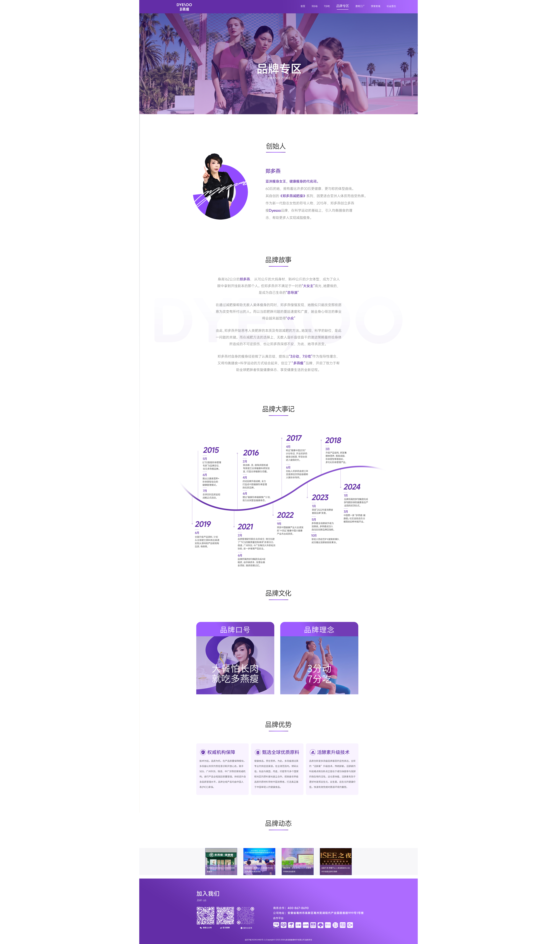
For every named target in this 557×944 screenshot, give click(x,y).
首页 (303, 6)
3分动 (315, 6)
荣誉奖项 (375, 6)
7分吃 (327, 6)
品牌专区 (342, 6)
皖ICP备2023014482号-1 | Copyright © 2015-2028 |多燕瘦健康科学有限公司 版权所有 (278, 940)
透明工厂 (360, 6)
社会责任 (391, 6)
